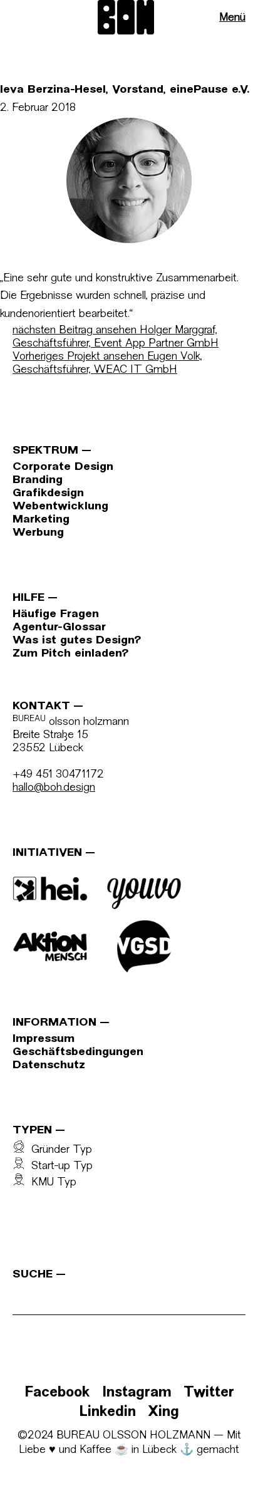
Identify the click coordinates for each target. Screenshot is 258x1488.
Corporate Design (63, 467)
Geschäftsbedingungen (78, 1052)
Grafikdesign (48, 493)
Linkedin (107, 1412)
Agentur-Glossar (59, 627)
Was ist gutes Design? (77, 640)
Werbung (38, 533)
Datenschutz (49, 1065)
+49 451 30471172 (58, 774)
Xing (163, 1412)
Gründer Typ (58, 1150)
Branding (38, 480)
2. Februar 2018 (38, 108)
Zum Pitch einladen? (70, 653)
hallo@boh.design (54, 788)
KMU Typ (50, 1182)
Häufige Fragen (56, 614)
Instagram (137, 1393)
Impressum (44, 1039)
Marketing (41, 519)
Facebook (57, 1393)
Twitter (208, 1393)
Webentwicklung (60, 506)
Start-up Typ (59, 1166)
